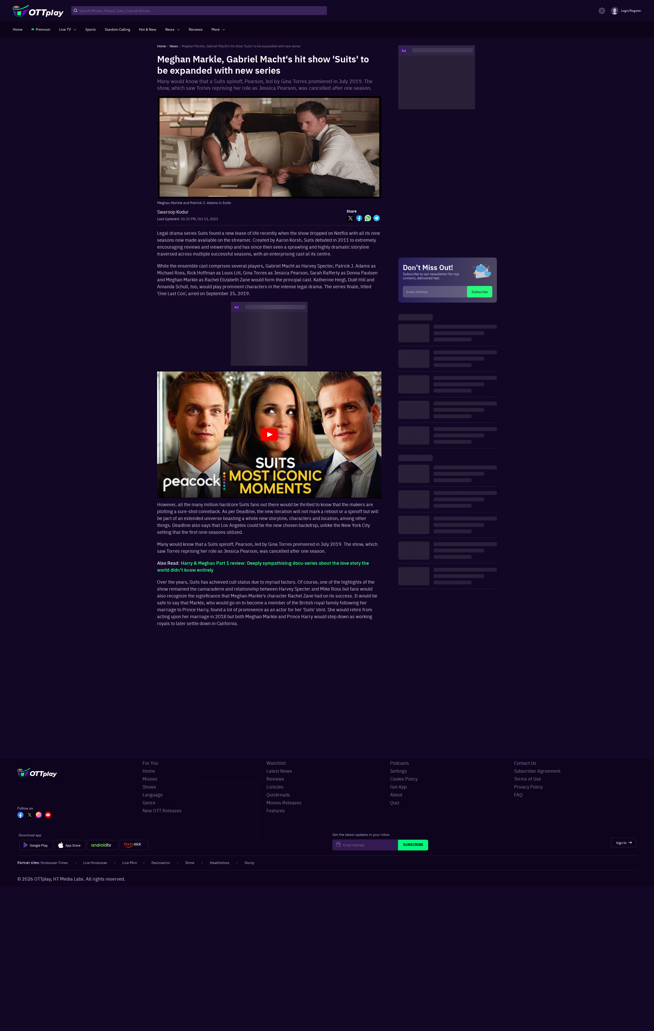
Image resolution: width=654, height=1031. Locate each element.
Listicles (275, 786)
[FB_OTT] (20, 815)
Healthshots (219, 862)
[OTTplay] (38, 10)
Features (275, 810)
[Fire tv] (134, 845)
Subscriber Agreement (537, 771)
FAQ (518, 794)
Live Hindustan (95, 862)
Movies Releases (283, 802)
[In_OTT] (39, 815)
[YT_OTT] (48, 815)
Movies (150, 778)
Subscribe (480, 291)
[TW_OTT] (30, 815)
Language (153, 794)
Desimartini (160, 862)
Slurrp (249, 862)
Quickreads (278, 794)
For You (150, 763)
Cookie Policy (404, 778)
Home (149, 771)
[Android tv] (103, 845)
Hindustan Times (54, 862)
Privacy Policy (528, 786)
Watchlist (276, 763)
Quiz (394, 802)
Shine (189, 862)
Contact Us (525, 763)
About (396, 794)
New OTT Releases (162, 810)
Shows (149, 786)
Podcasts (399, 763)
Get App (398, 786)
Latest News (279, 771)
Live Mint (129, 862)
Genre (149, 802)
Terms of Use (527, 778)
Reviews (275, 778)
